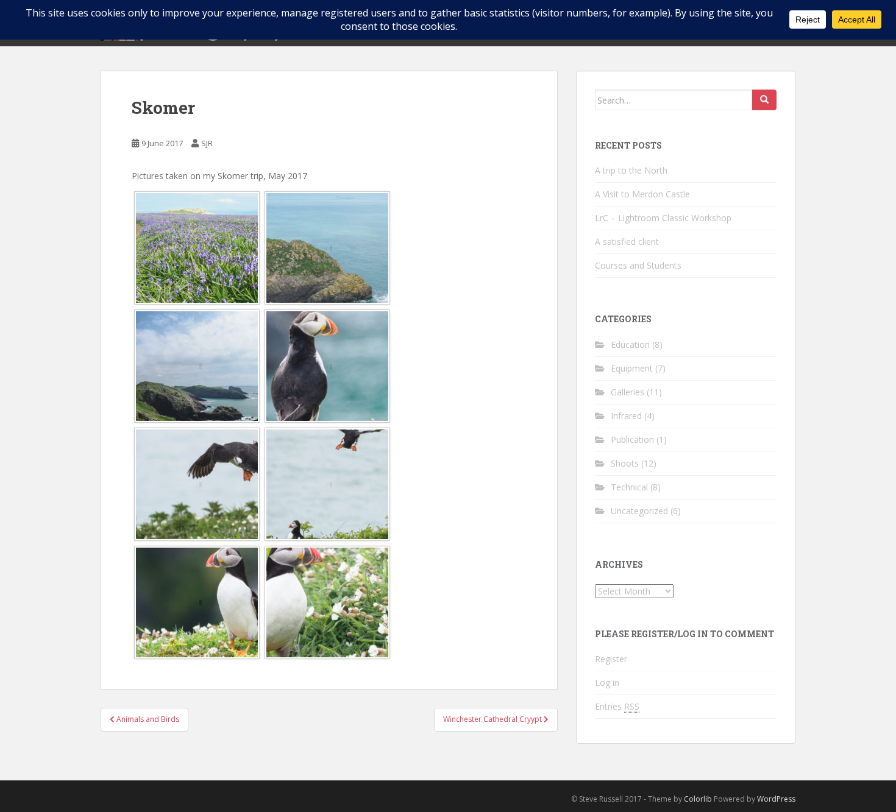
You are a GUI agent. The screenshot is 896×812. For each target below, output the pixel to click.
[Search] (764, 100)
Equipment (632, 368)
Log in (607, 682)
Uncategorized (639, 511)
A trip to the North (631, 170)
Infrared (626, 416)
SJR (207, 143)
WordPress (776, 799)
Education (630, 344)
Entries (617, 706)
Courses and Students (638, 265)
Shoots (625, 463)
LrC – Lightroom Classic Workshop (663, 218)
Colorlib (698, 799)
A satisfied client (627, 241)
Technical (629, 487)
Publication (632, 439)
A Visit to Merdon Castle (642, 194)
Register (611, 659)
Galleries (627, 392)
